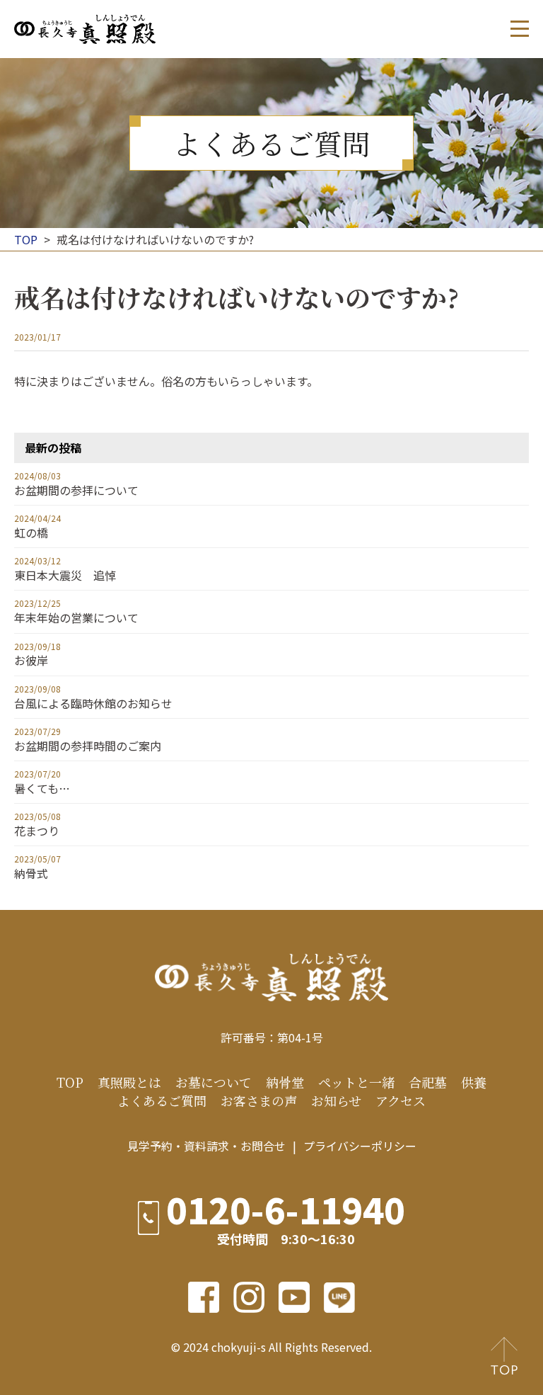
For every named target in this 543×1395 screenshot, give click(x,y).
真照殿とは (129, 1082)
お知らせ (336, 1101)
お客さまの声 (259, 1101)
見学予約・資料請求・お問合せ (206, 1146)
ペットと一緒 (356, 1082)
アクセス (400, 1101)
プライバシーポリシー (359, 1146)
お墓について (213, 1082)
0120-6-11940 (285, 1208)
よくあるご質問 (161, 1101)
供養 (473, 1082)
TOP (70, 1082)
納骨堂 (285, 1082)
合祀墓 (428, 1082)
